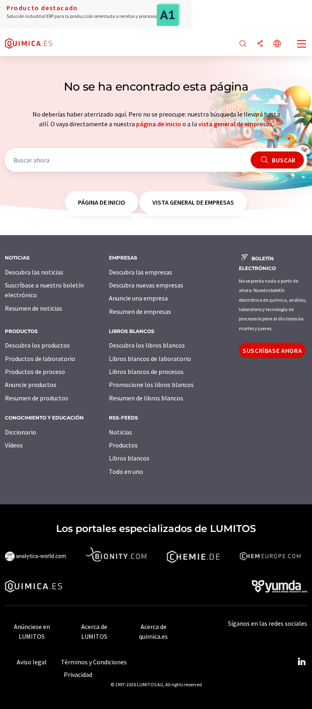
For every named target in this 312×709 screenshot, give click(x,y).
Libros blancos (129, 458)
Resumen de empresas (140, 311)
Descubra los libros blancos (147, 345)
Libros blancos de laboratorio (150, 358)
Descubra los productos (37, 345)
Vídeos (14, 445)
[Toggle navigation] (302, 44)
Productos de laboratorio (40, 358)
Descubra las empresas (140, 272)
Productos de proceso (35, 371)
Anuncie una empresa (138, 298)
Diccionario (20, 432)
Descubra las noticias (34, 272)
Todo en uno (126, 471)
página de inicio (158, 124)
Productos (123, 445)
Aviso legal (32, 662)
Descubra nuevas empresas (146, 285)
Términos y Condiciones (94, 662)
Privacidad (78, 674)
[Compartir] (260, 44)
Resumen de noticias (33, 308)
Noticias (120, 432)
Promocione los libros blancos (151, 384)
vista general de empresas (235, 124)
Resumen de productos (36, 398)
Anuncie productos (30, 384)
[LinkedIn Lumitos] (301, 662)
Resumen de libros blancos (146, 398)
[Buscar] (243, 44)
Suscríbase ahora (272, 350)
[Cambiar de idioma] (277, 44)
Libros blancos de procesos (146, 371)
